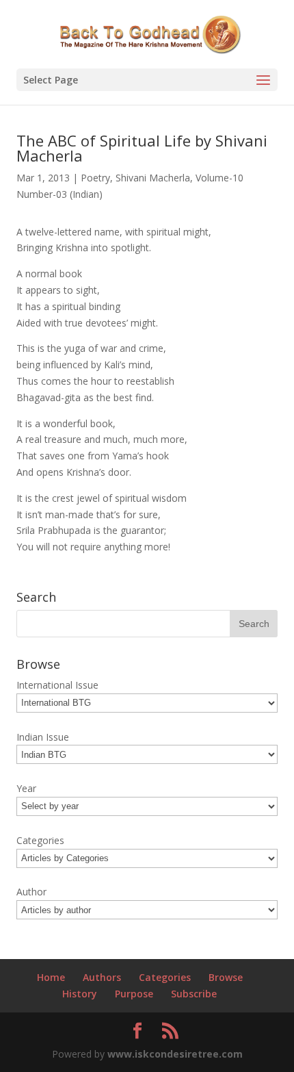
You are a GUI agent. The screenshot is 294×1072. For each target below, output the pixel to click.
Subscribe (194, 993)
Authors (102, 977)
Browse (226, 977)
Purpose (134, 993)
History (79, 993)
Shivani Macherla (153, 177)
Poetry (95, 177)
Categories (165, 977)
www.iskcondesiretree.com (175, 1053)
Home (51, 977)
